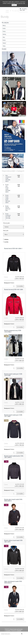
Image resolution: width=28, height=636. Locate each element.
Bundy (7, 12)
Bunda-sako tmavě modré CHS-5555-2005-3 (7, 188)
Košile (4, 28)
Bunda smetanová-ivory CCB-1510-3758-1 (8, 216)
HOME (7, 10)
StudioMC (8, 630)
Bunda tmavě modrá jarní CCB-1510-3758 (13, 374)
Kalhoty (4, 34)
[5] (13, 88)
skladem (6, 239)
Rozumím (14, 5)
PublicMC (19, 630)
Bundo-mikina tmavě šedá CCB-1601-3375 (13, 541)
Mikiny (4, 25)
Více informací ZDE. (20, 3)
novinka (6, 242)
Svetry (4, 31)
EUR (24, 10)
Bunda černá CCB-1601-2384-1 (13, 248)
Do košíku (24, 8)
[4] (13, 135)
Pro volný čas (15, 10)
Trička (4, 46)
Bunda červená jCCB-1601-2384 (8, 208)
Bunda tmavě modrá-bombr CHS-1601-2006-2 (7, 199)
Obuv (4, 37)
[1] (13, 63)
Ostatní (4, 43)
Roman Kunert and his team (16, 629)
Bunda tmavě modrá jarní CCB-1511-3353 (13, 415)
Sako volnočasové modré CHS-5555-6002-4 (13, 582)
